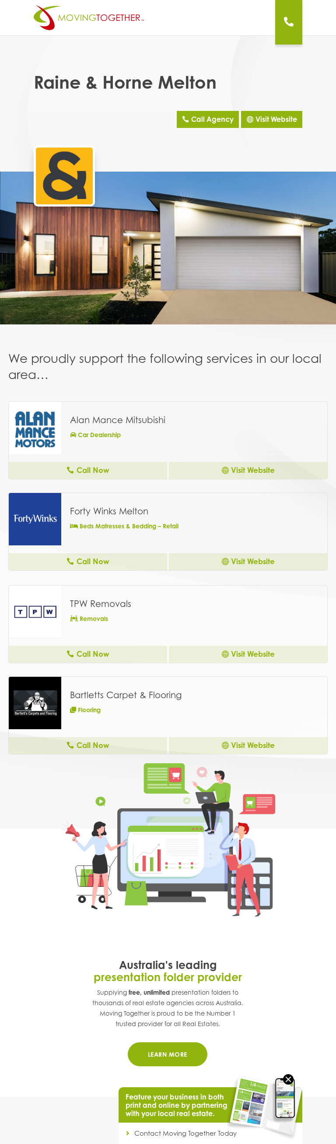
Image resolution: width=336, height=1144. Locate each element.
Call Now (93, 470)
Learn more (167, 1054)
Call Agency (212, 119)
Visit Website (276, 119)
